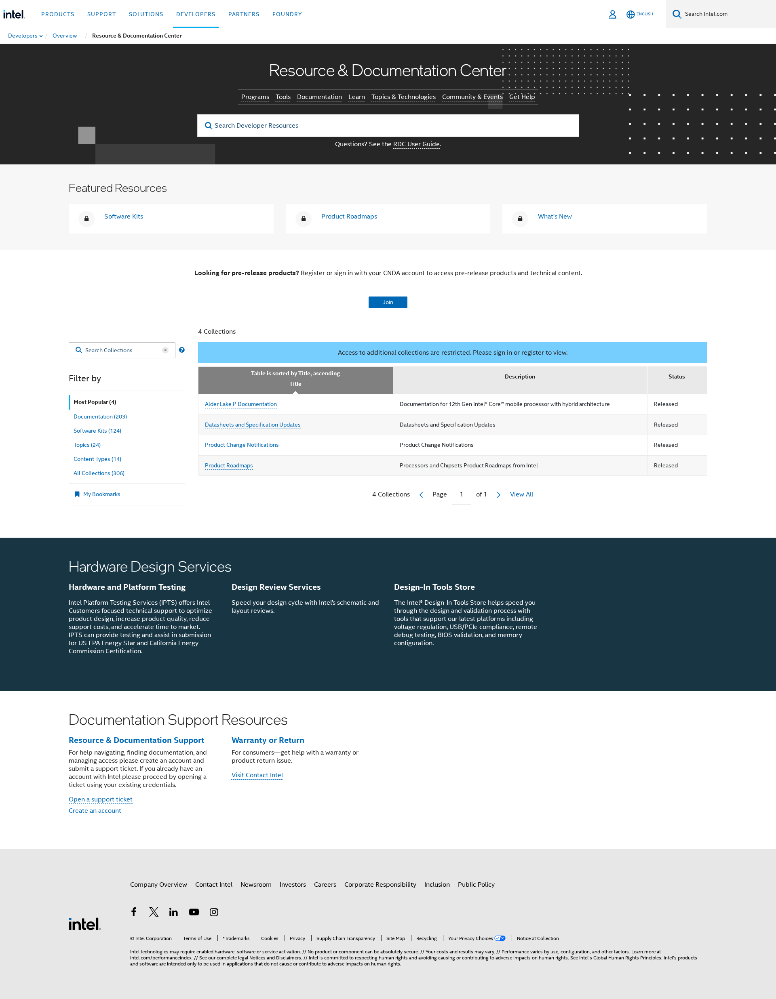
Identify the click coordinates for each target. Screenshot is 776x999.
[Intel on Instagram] (214, 913)
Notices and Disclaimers (275, 958)
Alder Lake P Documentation (241, 404)
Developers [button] (195, 14)
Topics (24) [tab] (87, 444)
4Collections (391, 494)
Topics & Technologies (403, 97)
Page (439, 494)
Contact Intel (213, 885)
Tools (283, 97)
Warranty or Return (268, 740)
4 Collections (217, 332)
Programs (255, 97)
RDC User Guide (416, 144)
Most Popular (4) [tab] (95, 402)
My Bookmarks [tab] (101, 494)
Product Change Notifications (242, 444)
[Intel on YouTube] (194, 913)
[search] (209, 126)
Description (520, 377)
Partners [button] (243, 14)
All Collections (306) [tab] (99, 473)
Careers (325, 885)
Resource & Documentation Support (136, 740)
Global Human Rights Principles (627, 958)
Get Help (522, 97)
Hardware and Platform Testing (127, 587)
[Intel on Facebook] (134, 913)
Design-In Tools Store (434, 587)
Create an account (95, 811)
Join (388, 302)
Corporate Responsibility (380, 885)
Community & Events (472, 97)
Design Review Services (276, 587)
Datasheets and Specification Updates (253, 424)
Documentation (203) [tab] (100, 416)
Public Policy (476, 885)
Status (676, 377)
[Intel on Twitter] (154, 913)
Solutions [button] (146, 14)
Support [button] (101, 14)
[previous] (421, 494)
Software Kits (123, 216)
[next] (498, 494)
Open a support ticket (101, 799)
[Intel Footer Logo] (85, 923)
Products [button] (57, 14)
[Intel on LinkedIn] (174, 913)
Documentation (319, 97)
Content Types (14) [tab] (97, 459)
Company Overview (158, 885)
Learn (356, 97)
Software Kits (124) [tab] (97, 430)
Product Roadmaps (349, 216)
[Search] (79, 350)
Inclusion (437, 885)
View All (521, 494)
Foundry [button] (287, 14)
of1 (481, 494)
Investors (293, 885)
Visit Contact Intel (257, 775)
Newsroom (256, 885)
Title (295, 384)
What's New (555, 216)
